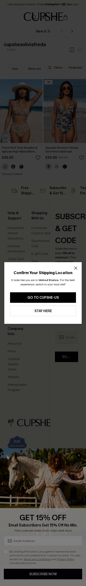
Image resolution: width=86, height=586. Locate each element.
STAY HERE (43, 311)
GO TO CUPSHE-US (43, 297)
